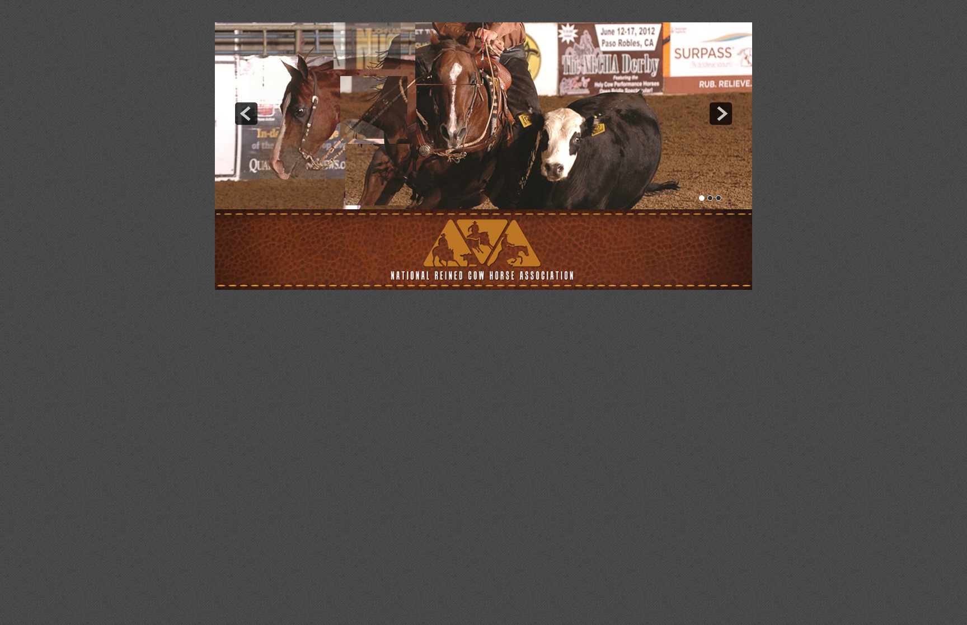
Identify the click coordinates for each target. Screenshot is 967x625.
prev (246, 113)
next (721, 113)
